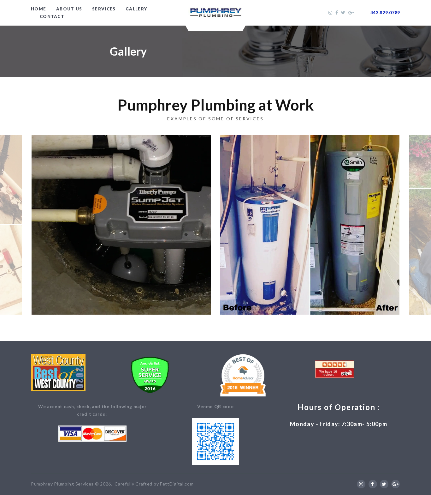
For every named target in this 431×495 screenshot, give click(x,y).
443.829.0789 (385, 12)
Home (38, 8)
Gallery (136, 8)
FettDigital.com (177, 483)
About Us (69, 8)
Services (103, 8)
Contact (52, 16)
